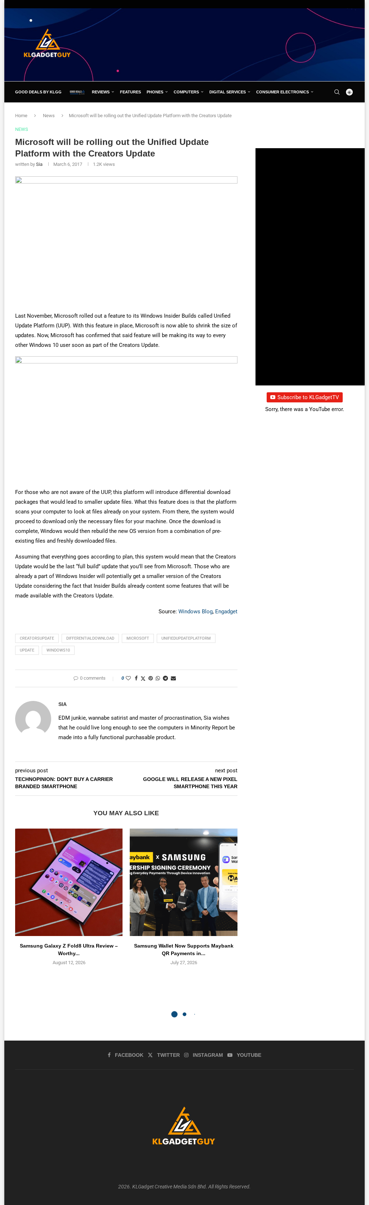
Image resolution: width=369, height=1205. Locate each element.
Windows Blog (195, 611)
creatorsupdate (37, 638)
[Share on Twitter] (143, 678)
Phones (155, 92)
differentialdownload (90, 638)
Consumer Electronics (282, 92)
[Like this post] (128, 678)
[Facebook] (322, 112)
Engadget (226, 611)
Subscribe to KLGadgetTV (308, 397)
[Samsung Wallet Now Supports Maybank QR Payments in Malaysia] (183, 882)
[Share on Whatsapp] (158, 678)
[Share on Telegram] (165, 678)
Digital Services (227, 92)
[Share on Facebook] (136, 678)
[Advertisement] (223, 44)
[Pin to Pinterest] (150, 678)
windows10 (58, 650)
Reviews (101, 92)
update (27, 650)
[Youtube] (346, 112)
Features (130, 92)
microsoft (137, 638)
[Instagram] (338, 112)
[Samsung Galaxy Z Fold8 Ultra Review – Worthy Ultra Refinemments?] (69, 882)
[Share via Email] (173, 678)
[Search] (337, 91)
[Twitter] (330, 112)
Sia (39, 164)
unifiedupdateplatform (186, 638)
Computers (186, 92)
